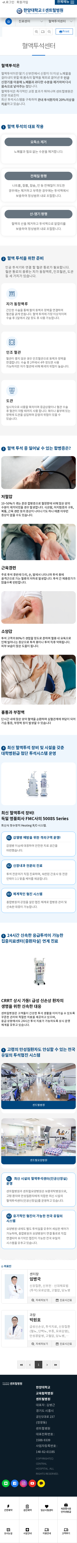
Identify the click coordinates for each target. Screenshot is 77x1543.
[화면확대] (36, 31)
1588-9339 (43, 1440)
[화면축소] (49, 31)
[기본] (43, 31)
